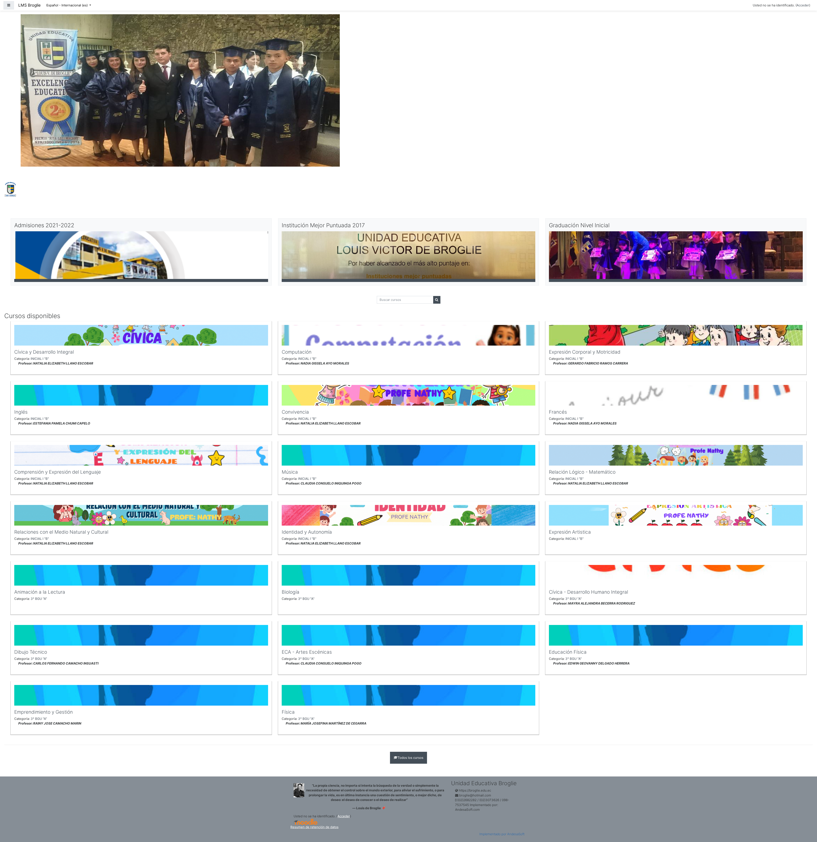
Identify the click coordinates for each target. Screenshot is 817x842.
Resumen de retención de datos (314, 827)
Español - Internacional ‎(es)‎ (67, 5)
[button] (807, 821)
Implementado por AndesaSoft (501, 834)
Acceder (803, 5)
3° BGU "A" (39, 599)
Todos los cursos (410, 758)
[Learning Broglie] (10, 189)
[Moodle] (305, 822)
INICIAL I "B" (40, 359)
